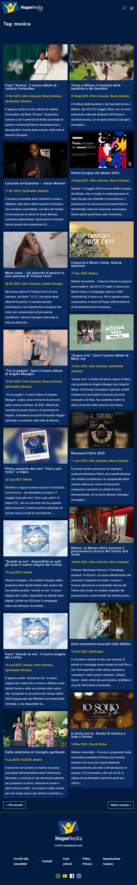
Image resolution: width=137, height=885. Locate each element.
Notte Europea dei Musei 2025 (95, 173)
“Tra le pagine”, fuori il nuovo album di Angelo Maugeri (34, 372)
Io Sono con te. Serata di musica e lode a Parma (98, 735)
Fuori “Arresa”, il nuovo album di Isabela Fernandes (31, 86)
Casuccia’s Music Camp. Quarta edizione (96, 264)
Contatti (47, 861)
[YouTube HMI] (65, 877)
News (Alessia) (52, 96)
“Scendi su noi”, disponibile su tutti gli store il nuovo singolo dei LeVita (33, 563)
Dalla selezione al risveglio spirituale (35, 752)
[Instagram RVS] (79, 877)
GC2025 (27, 759)
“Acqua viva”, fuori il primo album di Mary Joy (100, 357)
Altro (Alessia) (31, 96)
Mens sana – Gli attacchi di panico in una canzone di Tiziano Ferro (34, 274)
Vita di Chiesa (98, 744)
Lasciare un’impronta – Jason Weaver (35, 183)
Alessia (28, 665)
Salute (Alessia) (52, 283)
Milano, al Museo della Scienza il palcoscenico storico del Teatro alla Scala (99, 551)
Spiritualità (96, 651)
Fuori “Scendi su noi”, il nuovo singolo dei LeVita (35, 655)
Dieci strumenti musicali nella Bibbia (100, 644)
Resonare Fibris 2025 (88, 453)
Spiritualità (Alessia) (18, 101)
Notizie (27, 479)
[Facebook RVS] (72, 877)
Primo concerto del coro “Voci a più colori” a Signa (33, 470)
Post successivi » (15, 804)
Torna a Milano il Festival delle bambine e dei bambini (96, 86)
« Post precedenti (122, 804)
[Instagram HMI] (58, 877)
